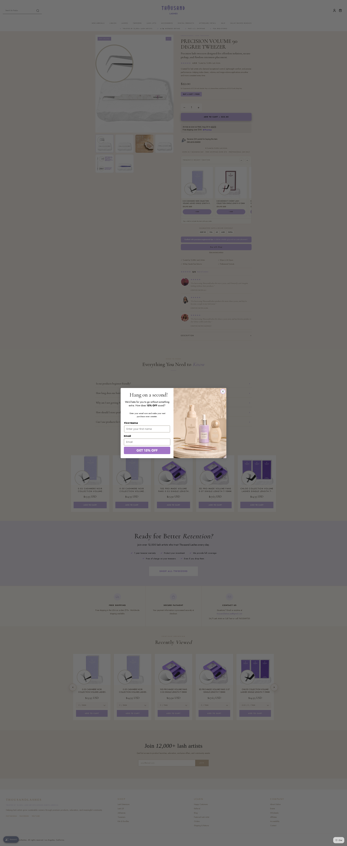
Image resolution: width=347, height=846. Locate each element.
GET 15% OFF (147, 450)
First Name (131, 423)
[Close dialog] (223, 391)
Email (127, 436)
